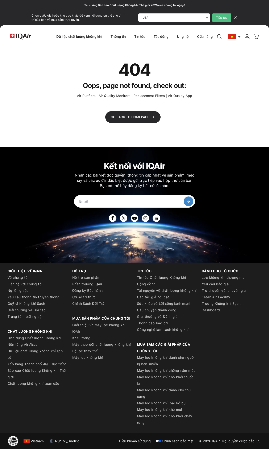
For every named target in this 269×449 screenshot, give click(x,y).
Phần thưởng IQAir (87, 284)
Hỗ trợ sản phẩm (86, 277)
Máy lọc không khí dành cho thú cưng (164, 393)
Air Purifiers (86, 96)
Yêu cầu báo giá (215, 284)
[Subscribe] (188, 201)
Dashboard (211, 310)
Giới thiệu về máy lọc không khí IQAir (98, 328)
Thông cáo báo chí (152, 323)
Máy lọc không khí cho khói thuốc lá (165, 380)
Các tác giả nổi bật (153, 297)
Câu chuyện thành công (156, 310)
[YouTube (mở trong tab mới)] (134, 218)
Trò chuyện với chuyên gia (224, 290)
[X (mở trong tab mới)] (123, 218)
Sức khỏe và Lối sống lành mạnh (164, 303)
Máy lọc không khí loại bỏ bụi (162, 403)
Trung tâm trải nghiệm (26, 316)
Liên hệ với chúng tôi (25, 284)
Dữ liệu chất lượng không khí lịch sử (35, 354)
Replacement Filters (149, 96)
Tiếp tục (221, 17)
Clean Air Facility (216, 297)
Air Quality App (180, 96)
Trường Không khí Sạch (221, 303)
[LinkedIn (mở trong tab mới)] (156, 218)
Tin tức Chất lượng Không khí (161, 277)
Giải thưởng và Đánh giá (157, 316)
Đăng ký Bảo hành (87, 290)
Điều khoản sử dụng (135, 441)
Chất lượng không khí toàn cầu (33, 383)
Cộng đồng (146, 284)
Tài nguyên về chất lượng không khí (167, 290)
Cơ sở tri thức (84, 297)
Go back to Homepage (130, 117)
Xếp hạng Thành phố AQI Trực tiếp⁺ (37, 364)
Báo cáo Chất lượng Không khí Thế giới (37, 373)
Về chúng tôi (18, 277)
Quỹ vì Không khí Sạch (26, 303)
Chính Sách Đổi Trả (88, 303)
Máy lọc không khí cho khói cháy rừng (164, 419)
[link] (219, 36)
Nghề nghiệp (18, 290)
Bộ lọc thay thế (85, 351)
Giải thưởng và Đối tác (27, 310)
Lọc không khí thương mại (223, 277)
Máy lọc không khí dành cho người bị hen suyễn (166, 360)
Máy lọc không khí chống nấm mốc (166, 370)
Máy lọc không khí (87, 357)
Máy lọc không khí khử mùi (159, 409)
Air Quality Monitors (114, 96)
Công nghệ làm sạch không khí (163, 329)
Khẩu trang (81, 338)
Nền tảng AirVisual (23, 344)
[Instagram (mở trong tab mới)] (145, 218)
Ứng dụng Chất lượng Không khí (34, 338)
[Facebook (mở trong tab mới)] (112, 218)
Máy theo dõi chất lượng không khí (101, 344)
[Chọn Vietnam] (234, 36)
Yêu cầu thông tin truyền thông (33, 297)
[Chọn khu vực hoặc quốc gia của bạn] (234, 36)
